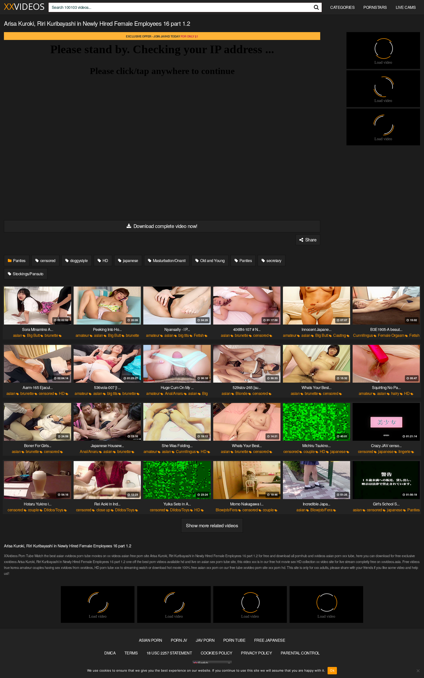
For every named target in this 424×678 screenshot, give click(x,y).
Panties (19, 260)
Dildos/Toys (53, 510)
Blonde (241, 393)
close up (103, 510)
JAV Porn (205, 640)
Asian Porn (150, 640)
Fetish (199, 335)
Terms (131, 653)
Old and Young (212, 260)
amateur (82, 335)
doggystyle (78, 260)
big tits (183, 335)
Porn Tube (234, 640)
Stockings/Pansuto (27, 273)
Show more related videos (212, 525)
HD (105, 260)
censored (47, 260)
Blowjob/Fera (227, 510)
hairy (395, 393)
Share (310, 239)
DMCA (110, 653)
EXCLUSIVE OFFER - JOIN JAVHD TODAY (162, 36)
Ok (332, 670)
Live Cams (406, 7)
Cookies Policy (216, 653)
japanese (130, 260)
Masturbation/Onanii (169, 260)
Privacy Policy (256, 653)
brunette (51, 335)
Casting (339, 335)
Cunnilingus (363, 335)
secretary (273, 260)
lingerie (404, 451)
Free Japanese (269, 640)
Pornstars (375, 7)
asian (17, 335)
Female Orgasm (391, 335)
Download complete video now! (165, 225)
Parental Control (300, 653)
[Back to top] (410, 662)
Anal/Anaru (174, 393)
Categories (342, 7)
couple (309, 451)
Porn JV (179, 640)
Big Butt (33, 335)
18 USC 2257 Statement (169, 653)
